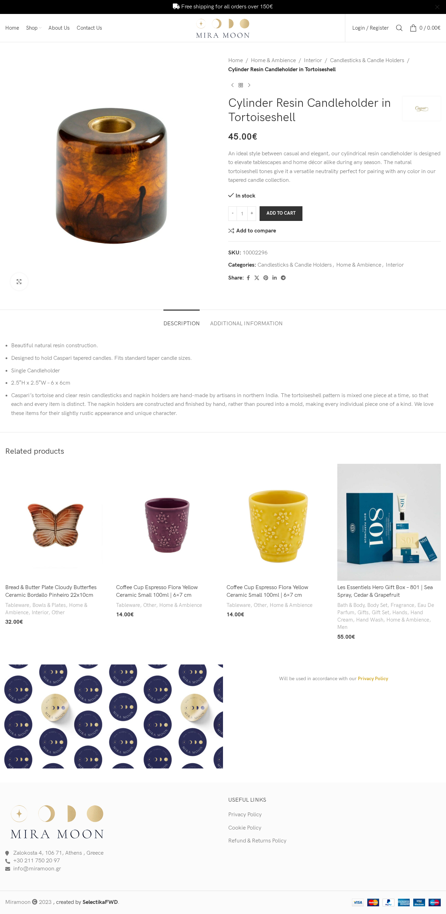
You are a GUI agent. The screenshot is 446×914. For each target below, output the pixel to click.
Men (342, 627)
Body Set (377, 605)
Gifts (363, 612)
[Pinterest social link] (265, 278)
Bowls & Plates (49, 605)
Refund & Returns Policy (257, 841)
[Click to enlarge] (19, 281)
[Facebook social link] (248, 278)
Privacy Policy (373, 679)
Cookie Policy (244, 828)
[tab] (181, 320)
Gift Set (380, 612)
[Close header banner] (437, 7)
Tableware (17, 605)
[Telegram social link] (283, 278)
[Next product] (249, 85)
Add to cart (281, 213)
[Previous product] (232, 85)
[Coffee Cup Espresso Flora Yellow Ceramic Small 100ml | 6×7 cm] (168, 522)
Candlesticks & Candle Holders (367, 60)
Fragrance (402, 605)
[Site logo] (223, 27)
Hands (399, 612)
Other (58, 612)
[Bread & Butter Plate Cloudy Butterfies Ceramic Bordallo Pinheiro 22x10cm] (57, 522)
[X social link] (256, 278)
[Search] (399, 28)
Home (235, 60)
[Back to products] (241, 85)
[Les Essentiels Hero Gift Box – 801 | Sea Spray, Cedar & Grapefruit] (389, 522)
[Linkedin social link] (274, 278)
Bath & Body (350, 605)
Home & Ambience (273, 60)
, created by (85, 902)
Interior (313, 60)
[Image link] (57, 821)
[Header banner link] (212, 7)
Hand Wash (369, 620)
